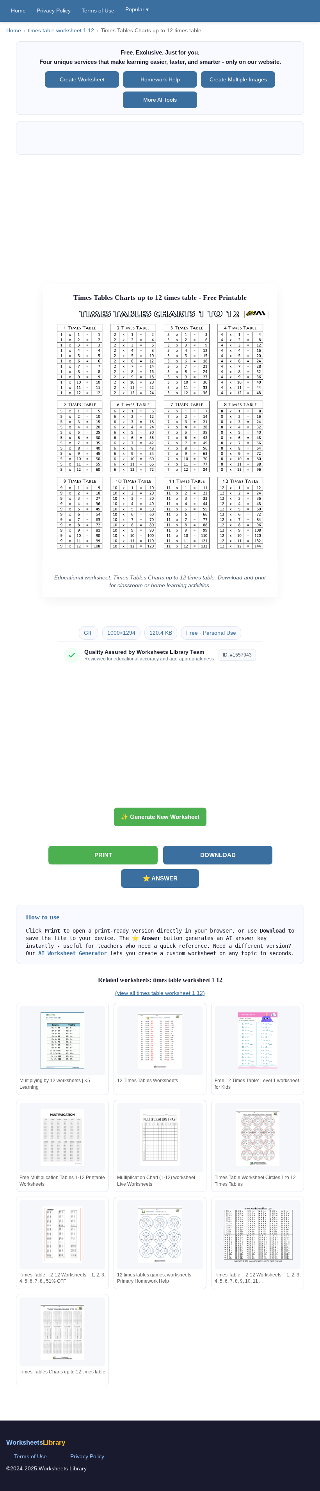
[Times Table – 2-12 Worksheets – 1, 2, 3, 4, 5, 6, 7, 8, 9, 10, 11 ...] (257, 1234)
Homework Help (160, 79)
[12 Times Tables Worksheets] (160, 1040)
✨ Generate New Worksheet (160, 816)
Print (103, 855)
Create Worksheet (82, 79)
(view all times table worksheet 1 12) (160, 993)
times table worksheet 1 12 (61, 30)
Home (18, 10)
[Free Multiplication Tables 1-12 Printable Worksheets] (62, 1137)
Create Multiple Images (238, 79)
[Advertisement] (160, 215)
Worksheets (35, 1442)
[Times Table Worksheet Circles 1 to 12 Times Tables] (257, 1137)
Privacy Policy (54, 10)
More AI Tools (160, 100)
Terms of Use (98, 10)
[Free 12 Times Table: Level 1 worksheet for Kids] (257, 1040)
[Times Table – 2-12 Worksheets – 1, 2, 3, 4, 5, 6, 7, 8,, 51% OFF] (62, 1234)
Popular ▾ (137, 9)
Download (218, 855)
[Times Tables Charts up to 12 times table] (62, 1332)
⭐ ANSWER (160, 878)
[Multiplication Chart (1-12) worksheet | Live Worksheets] (160, 1137)
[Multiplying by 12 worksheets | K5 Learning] (62, 1040)
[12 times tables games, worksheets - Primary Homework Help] (160, 1234)
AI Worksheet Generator (72, 953)
